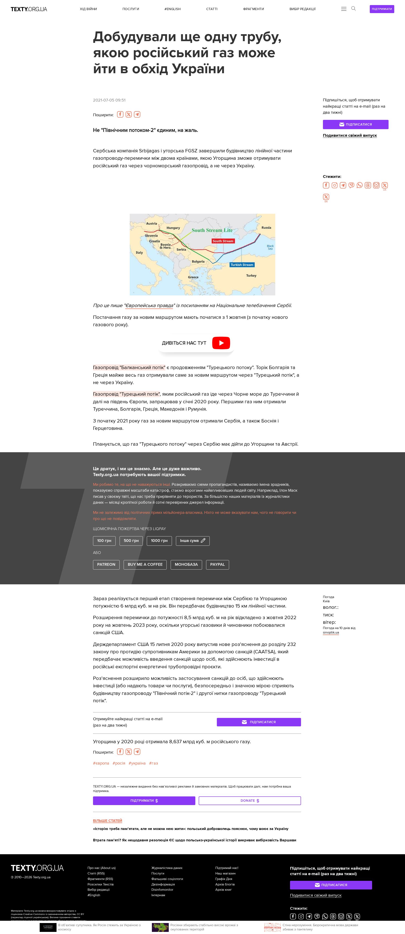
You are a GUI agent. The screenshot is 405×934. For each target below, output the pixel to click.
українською (40, 917)
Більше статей (107, 820)
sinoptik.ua (331, 632)
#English (94, 895)
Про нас (94, 868)
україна (138, 763)
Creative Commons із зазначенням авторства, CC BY (53, 914)
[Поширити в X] (129, 114)
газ (155, 763)
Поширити (103, 115)
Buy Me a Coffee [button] (145, 564)
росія (120, 763)
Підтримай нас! (226, 868)
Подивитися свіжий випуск (350, 135)
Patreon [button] (106, 564)
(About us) (108, 868)
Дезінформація (163, 884)
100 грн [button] (104, 540)
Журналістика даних (166, 868)
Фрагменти (96, 879)
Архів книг (223, 890)
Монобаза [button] (186, 564)
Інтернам (158, 895)
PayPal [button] (217, 564)
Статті (92, 873)
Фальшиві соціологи (167, 879)
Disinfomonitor (162, 890)
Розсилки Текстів (101, 884)
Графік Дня (223, 879)
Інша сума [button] (189, 540)
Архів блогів (225, 884)
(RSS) (101, 873)
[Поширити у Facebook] (120, 114)
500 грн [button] (131, 540)
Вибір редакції (99, 890)
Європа (102, 763)
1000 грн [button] (159, 540)
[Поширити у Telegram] (137, 114)
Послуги (157, 873)
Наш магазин (225, 873)
